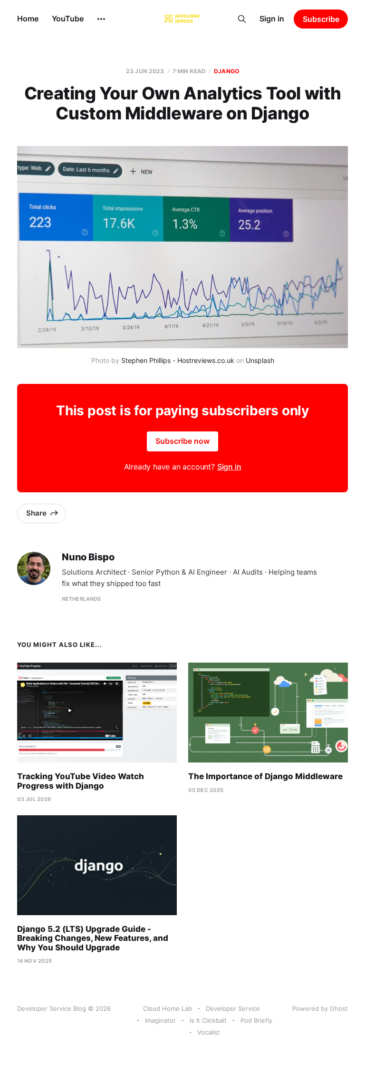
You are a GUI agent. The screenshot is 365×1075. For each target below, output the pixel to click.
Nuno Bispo (88, 557)
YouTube (68, 18)
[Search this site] (242, 19)
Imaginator (160, 1020)
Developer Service (233, 1008)
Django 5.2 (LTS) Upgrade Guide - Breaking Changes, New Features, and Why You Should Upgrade (92, 938)
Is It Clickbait (208, 1020)
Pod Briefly (256, 1020)
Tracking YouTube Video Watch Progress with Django (80, 781)
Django (226, 71)
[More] (101, 19)
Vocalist (208, 1032)
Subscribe (321, 19)
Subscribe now (182, 441)
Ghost (339, 1008)
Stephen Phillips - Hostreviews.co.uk (177, 360)
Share (36, 513)
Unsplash (260, 360)
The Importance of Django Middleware (265, 776)
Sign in (271, 18)
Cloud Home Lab (167, 1008)
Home (27, 18)
